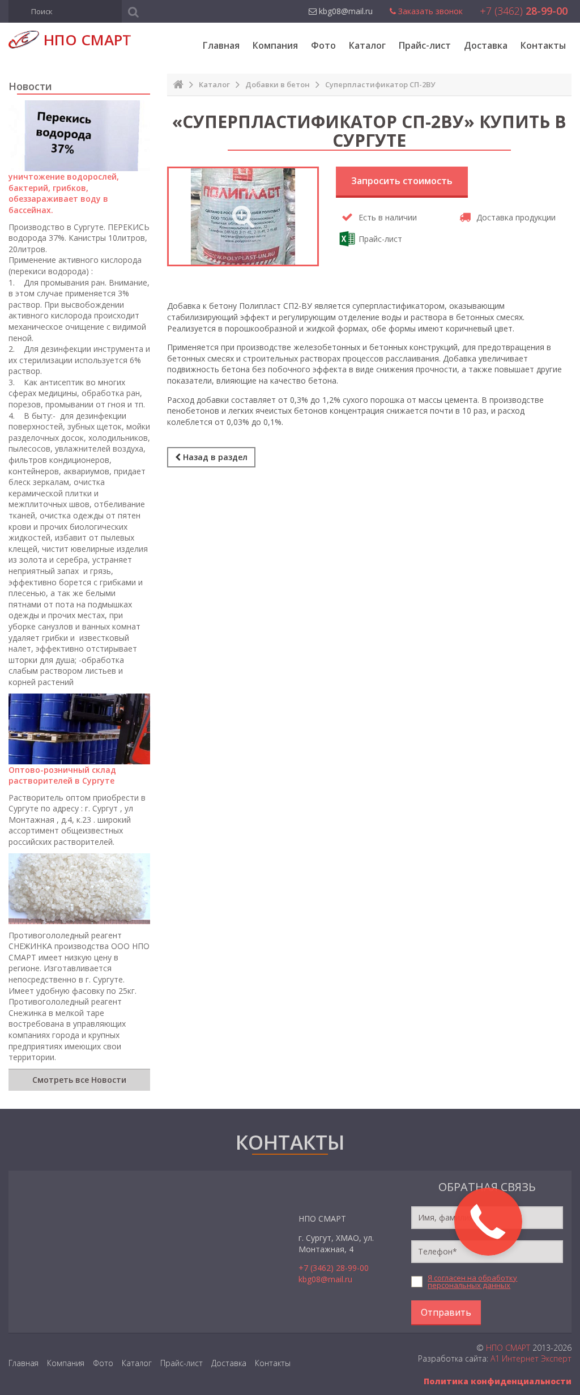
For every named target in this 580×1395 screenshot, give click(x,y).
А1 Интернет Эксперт (531, 1358)
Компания (275, 45)
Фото (323, 45)
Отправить (446, 1312)
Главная (221, 45)
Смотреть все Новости (79, 1079)
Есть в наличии (388, 217)
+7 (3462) (524, 11)
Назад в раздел (214, 457)
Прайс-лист (425, 45)
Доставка (486, 45)
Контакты (543, 45)
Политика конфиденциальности (498, 1381)
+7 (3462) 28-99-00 (333, 1267)
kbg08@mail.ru (325, 1279)
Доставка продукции (516, 217)
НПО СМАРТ (508, 1347)
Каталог (367, 45)
